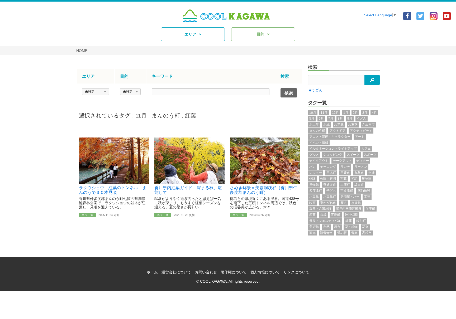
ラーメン (360, 167)
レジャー (315, 173)
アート (359, 137)
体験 (312, 178)
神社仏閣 (351, 215)
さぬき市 (368, 124)
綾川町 (361, 221)
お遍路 (353, 124)
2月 (355, 113)
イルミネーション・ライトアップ (333, 148)
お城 (326, 124)
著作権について (233, 272)
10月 (312, 113)
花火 (365, 227)
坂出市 (359, 185)
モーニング (328, 167)
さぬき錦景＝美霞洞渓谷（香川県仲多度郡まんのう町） (263, 190)
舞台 (337, 227)
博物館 (314, 185)
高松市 (367, 233)
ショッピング (332, 154)
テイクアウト (318, 161)
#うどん (315, 90)
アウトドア (337, 130)
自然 (326, 227)
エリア (190, 34)
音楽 (354, 233)
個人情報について (265, 272)
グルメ (314, 154)
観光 (312, 233)
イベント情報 (318, 143)
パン (312, 167)
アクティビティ (361, 130)
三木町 (331, 173)
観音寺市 (326, 233)
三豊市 (345, 173)
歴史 (343, 203)
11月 (141, 115)
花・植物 (351, 227)
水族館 (356, 203)
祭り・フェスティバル (325, 221)
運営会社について (176, 272)
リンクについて (296, 272)
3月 (364, 113)
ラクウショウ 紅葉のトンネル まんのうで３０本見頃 (112, 190)
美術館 (314, 227)
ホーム (152, 272)
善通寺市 (329, 185)
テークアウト (342, 161)
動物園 (367, 178)
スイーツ (353, 154)
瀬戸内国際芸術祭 (348, 208)
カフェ (366, 148)
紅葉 (190, 115)
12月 (335, 113)
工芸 (367, 197)
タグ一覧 (317, 102)
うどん (361, 118)
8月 (340, 118)
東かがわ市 (328, 203)
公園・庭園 (328, 178)
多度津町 (315, 191)
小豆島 (314, 197)
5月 (311, 118)
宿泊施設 (364, 191)
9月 (349, 118)
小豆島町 (329, 197)
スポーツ (370, 154)
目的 (260, 34)
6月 (321, 118)
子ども (331, 191)
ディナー (362, 161)
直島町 (335, 215)
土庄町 (345, 185)
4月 (374, 113)
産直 (312, 215)
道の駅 (342, 233)
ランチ (345, 167)
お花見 (339, 124)
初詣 (354, 178)
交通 (371, 173)
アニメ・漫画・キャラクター (329, 137)
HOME (81, 50)
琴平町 (370, 208)
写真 (343, 178)
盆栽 (323, 215)
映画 (312, 203)
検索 (312, 67)
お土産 (314, 124)
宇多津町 (346, 191)
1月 (345, 113)
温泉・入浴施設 (320, 208)
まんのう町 (165, 115)
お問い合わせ (206, 272)
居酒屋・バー (349, 197)
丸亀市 (359, 173)
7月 (330, 118)
